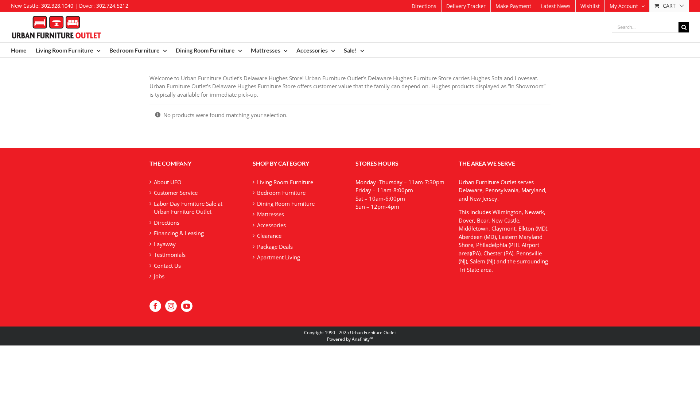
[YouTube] (186, 306)
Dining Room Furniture (286, 203)
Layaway (165, 244)
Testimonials (170, 254)
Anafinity (361, 339)
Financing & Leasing (179, 233)
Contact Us (167, 265)
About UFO (168, 182)
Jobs (159, 276)
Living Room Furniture (285, 182)
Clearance (269, 235)
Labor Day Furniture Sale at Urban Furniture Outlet (188, 208)
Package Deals (275, 246)
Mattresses (270, 214)
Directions (166, 222)
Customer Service (176, 192)
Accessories (271, 225)
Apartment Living (278, 257)
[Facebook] (155, 306)
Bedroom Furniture (281, 192)
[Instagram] (171, 306)
